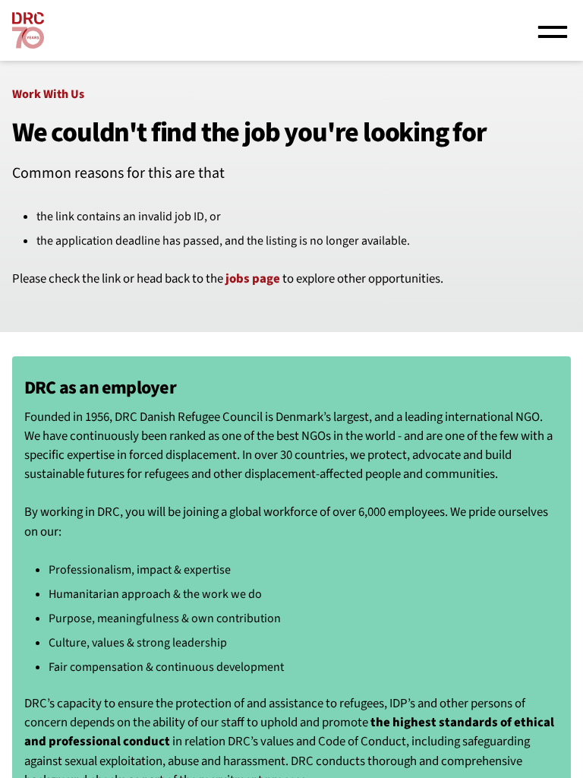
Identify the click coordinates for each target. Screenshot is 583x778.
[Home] (28, 30)
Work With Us (48, 94)
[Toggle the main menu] (552, 30)
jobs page (252, 279)
